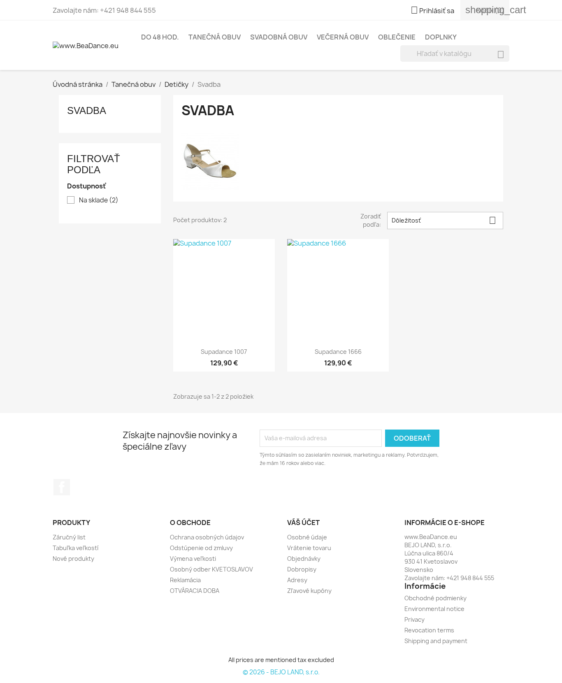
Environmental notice (434, 609)
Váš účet (303, 522)
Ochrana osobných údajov (207, 537)
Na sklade (98, 200)
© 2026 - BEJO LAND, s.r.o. (281, 672)
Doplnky (441, 37)
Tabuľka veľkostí (75, 548)
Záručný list (69, 537)
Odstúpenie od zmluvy (201, 548)
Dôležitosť (444, 220)
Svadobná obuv (278, 37)
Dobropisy (301, 569)
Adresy (297, 580)
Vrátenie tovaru (309, 548)
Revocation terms (429, 630)
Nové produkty (73, 558)
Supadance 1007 (224, 351)
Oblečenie (397, 37)
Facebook (61, 487)
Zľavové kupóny (309, 591)
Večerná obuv (343, 37)
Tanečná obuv (214, 37)
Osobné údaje (307, 537)
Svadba (86, 110)
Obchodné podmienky (435, 598)
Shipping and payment (435, 641)
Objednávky (303, 558)
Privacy (414, 619)
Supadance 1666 (338, 351)
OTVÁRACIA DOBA (194, 591)
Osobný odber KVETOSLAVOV (211, 569)
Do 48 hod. (160, 37)
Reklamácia (185, 580)
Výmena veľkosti (193, 558)
